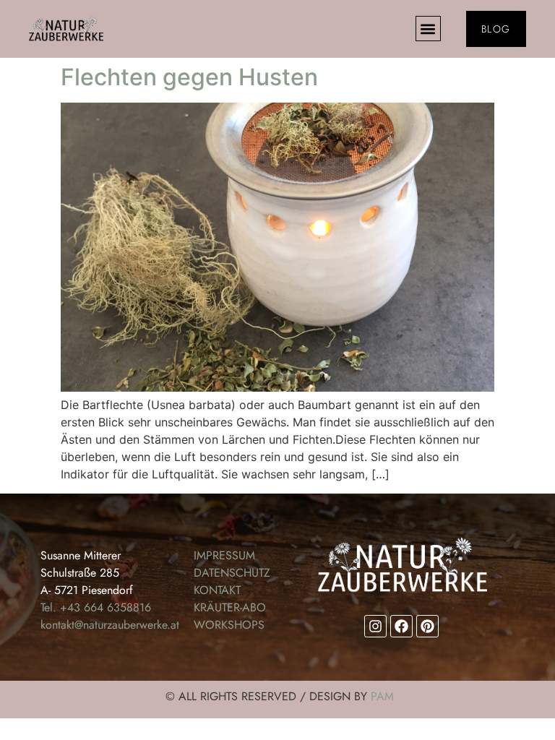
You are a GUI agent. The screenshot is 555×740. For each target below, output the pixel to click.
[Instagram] (375, 626)
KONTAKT (217, 590)
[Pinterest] (427, 626)
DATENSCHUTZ (232, 572)
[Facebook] (401, 626)
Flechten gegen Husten (189, 77)
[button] (428, 28)
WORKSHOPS (229, 624)
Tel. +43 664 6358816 (95, 607)
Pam (382, 696)
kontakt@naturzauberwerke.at (109, 624)
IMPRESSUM (224, 555)
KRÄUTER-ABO (230, 607)
